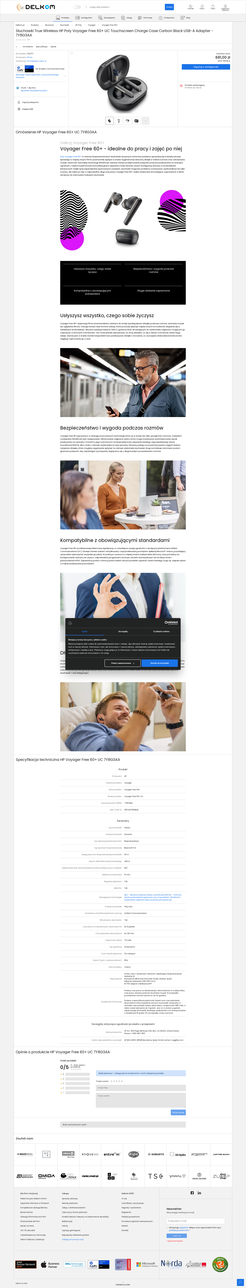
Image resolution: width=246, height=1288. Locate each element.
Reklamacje (67, 1221)
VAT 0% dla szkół (27, 1230)
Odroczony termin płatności (74, 1212)
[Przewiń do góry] (17, 46)
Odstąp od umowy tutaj (72, 1239)
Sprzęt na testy (27, 1226)
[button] (191, 9)
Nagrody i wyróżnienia (131, 1207)
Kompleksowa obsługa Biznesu (34, 1207)
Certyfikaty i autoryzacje (133, 1203)
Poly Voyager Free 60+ (70, 156)
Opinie (53, 46)
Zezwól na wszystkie (159, 663)
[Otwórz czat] (240, 1282)
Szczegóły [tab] (123, 631)
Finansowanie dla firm (30, 1221)
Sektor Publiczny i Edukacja (32, 1239)
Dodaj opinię (178, 1112)
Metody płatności (70, 1203)
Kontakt (125, 1230)
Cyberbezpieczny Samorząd (32, 1235)
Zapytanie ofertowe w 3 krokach (34, 1203)
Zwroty (65, 1226)
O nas (124, 1198)
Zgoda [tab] (85, 631)
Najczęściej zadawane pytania (75, 1235)
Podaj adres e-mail (177, 1221)
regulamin (184, 1227)
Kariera (125, 1226)
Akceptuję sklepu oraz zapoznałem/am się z (195, 1229)
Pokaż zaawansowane (121, 663)
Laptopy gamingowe (71, 1230)
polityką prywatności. (179, 1230)
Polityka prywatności (131, 1216)
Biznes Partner (26, 1212)
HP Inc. (30, 57)
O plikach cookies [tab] (161, 631)
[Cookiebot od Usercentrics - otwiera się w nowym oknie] (166, 623)
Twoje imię (102, 1087)
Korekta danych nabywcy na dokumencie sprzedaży (85, 1216)
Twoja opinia (103, 1095)
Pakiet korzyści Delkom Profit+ (33, 1198)
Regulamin (126, 1212)
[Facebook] (192, 1193)
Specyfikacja (41, 46)
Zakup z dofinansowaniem (73, 1207)
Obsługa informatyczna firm (33, 1216)
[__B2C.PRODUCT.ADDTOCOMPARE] (71, 53)
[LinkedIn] (199, 1193)
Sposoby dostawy (70, 1198)
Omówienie (28, 46)
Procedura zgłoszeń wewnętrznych (137, 1221)
